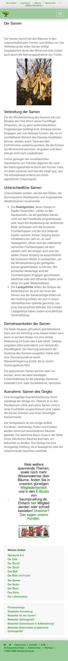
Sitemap (48, 647)
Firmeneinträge (16, 607)
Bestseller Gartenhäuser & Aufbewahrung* (31, 623)
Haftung (37, 3)
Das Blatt (13, 571)
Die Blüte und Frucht (19, 575)
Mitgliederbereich (34, 487)
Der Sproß (13, 567)
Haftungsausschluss (14, 647)
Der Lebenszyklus (17, 596)
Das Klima (13, 592)
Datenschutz (50, 3)
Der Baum (13, 588)
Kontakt (33, 644)
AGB (43, 644)
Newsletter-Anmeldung (20, 611)
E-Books (42, 491)
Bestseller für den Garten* (22, 615)
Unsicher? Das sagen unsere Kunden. (35, 514)
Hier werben (11, 3)
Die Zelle (12, 559)
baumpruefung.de (25, 650)
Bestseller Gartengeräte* (21, 619)
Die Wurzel (14, 563)
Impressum (25, 3)
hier (33, 502)
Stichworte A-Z (16, 555)
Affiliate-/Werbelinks (34, 5)
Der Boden (14, 584)
